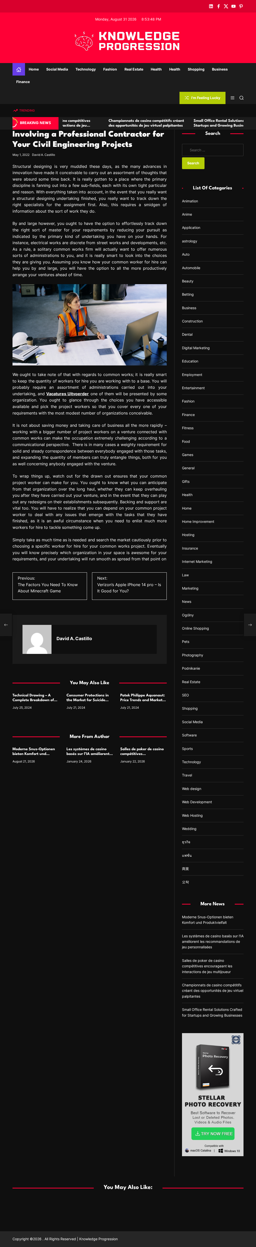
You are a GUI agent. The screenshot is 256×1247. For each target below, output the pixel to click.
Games (187, 455)
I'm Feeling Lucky (205, 98)
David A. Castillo (43, 155)
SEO (185, 695)
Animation (190, 201)
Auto (186, 254)
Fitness (188, 428)
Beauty (188, 281)
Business (220, 69)
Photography (192, 655)
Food (186, 441)
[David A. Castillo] (37, 639)
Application (191, 227)
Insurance (190, 548)
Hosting (188, 535)
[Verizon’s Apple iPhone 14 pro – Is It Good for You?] (250, 625)
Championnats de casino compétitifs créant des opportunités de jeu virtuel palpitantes (212, 990)
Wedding (189, 828)
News (186, 601)
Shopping (196, 69)
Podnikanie (191, 668)
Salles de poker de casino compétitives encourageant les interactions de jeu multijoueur (207, 966)
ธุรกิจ (186, 842)
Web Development (197, 802)
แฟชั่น (187, 855)
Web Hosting (192, 815)
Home (34, 69)
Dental (187, 334)
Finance (23, 82)
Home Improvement (198, 521)
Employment (192, 374)
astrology (189, 241)
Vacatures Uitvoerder (67, 393)
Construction (192, 321)
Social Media (57, 69)
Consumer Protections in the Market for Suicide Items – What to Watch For (89, 700)
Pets (185, 641)
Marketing (190, 588)
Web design (191, 788)
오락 (185, 882)
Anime (187, 214)
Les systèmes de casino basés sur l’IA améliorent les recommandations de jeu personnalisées (213, 941)
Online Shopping (195, 628)
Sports (187, 748)
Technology (86, 69)
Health (156, 69)
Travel (187, 775)
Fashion (110, 69)
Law (185, 575)
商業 (185, 869)
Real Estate (133, 69)
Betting (188, 294)
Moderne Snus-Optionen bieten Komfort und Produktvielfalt (33, 754)
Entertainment (193, 388)
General (188, 468)
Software (189, 735)
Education (190, 361)
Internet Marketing (197, 561)
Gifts (186, 481)
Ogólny (188, 615)
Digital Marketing (196, 348)
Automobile (191, 268)
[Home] (18, 69)
